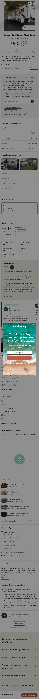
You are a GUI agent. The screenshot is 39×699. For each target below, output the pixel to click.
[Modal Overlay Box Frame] (19, 349)
